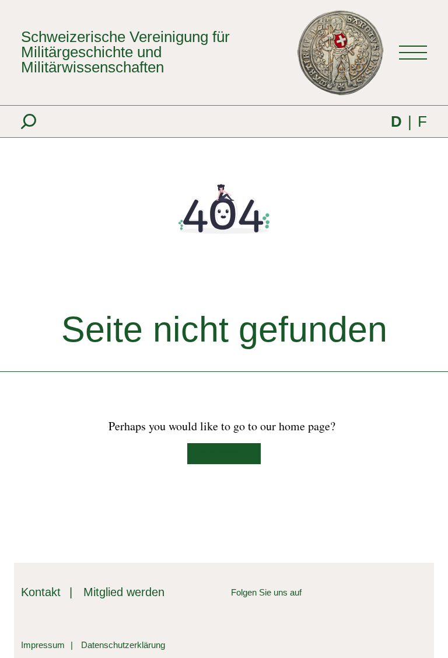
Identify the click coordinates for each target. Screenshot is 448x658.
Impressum (43, 645)
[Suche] (28, 121)
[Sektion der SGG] (381, 601)
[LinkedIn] (310, 592)
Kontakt (41, 592)
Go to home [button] (219, 453)
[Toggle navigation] (413, 53)
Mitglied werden (123, 592)
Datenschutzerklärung (123, 645)
